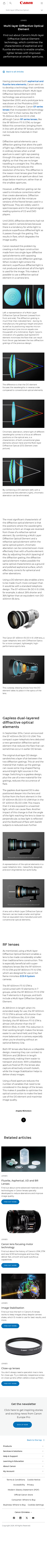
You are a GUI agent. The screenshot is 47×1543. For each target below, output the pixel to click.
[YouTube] (33, 1518)
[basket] (4, 3)
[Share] (23, 1120)
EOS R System (27, 976)
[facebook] (14, 1518)
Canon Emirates (22, 1512)
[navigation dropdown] (42, 3)
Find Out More (10, 1202)
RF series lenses (28, 119)
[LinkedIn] (20, 1518)
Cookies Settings (36, 1505)
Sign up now (22, 1425)
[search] (10, 3)
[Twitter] (27, 1518)
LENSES (23, 20)
